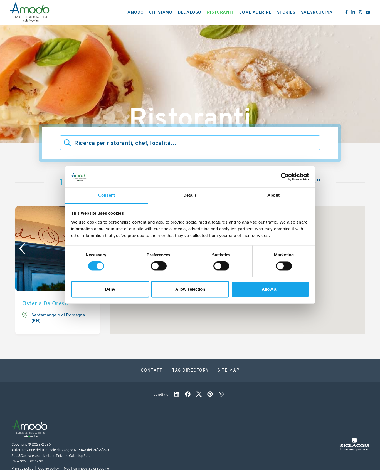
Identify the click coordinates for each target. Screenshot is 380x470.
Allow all (270, 289)
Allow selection (190, 289)
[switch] (159, 266)
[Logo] (30, 13)
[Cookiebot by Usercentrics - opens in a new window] (284, 177)
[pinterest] (210, 395)
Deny (110, 289)
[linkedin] (176, 395)
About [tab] (273, 195)
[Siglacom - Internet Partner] (354, 450)
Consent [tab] (106, 195)
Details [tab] (190, 195)
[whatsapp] (221, 395)
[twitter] (199, 395)
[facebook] (188, 395)
